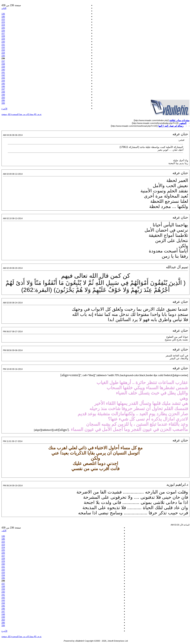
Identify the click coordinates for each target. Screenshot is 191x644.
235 (3, 56)
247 (3, 89)
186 (3, 16)
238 (3, 64)
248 (3, 92)
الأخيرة (4, 109)
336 (3, 103)
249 (3, 95)
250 (3, 97)
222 (3, 19)
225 (3, 28)
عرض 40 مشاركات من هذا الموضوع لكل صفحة (21, 114)
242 (3, 75)
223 (3, 22)
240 (3, 69)
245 (3, 83)
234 (3, 53)
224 (3, 25)
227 (3, 33)
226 (3, 30)
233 (3, 50)
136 (3, 14)
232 (3, 47)
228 (3, 36)
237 (3, 61)
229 (3, 39)
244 (3, 81)
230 (3, 42)
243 (3, 78)
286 (3, 100)
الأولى (3, 8)
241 (3, 72)
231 (3, 44)
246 (3, 86)
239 (3, 67)
